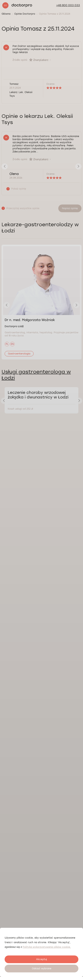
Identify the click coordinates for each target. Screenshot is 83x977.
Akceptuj (41, 959)
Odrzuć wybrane (41, 968)
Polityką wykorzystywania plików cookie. (47, 947)
